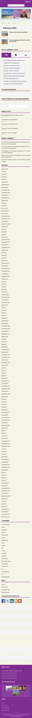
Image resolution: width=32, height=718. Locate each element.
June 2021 (4, 310)
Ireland (3, 545)
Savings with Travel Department (11, 63)
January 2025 (5, 213)
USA (3, 574)
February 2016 (5, 459)
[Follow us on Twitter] (7, 601)
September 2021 (6, 302)
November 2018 (6, 389)
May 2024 (4, 232)
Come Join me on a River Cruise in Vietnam (14, 73)
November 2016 (6, 443)
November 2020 (6, 328)
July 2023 (4, 252)
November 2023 (6, 242)
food (3, 543)
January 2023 (5, 266)
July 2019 (4, 368)
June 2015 (4, 475)
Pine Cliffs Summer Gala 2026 (10, 78)
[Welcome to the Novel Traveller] (23, 688)
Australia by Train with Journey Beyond (13, 84)
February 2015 (5, 483)
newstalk (4, 553)
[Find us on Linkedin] (12, 601)
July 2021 (4, 307)
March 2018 (5, 409)
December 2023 (6, 239)
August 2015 (5, 470)
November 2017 (6, 420)
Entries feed (5, 587)
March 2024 (5, 237)
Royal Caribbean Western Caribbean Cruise (14, 60)
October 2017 (5, 423)
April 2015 (4, 480)
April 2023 (4, 258)
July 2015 (4, 472)
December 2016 (6, 441)
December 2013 (6, 514)
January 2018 (5, 415)
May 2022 (4, 286)
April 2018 (4, 407)
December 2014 (6, 488)
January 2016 (5, 462)
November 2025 (6, 192)
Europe (3, 537)
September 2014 (6, 496)
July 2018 (4, 399)
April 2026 (4, 179)
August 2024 (5, 226)
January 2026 (5, 187)
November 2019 (6, 357)
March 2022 (5, 292)
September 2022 (6, 276)
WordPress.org (5, 592)
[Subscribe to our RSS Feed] (16, 601)
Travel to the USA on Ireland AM (18, 32)
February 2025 (5, 211)
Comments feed (6, 589)
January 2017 (5, 438)
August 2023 (5, 250)
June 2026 (4, 174)
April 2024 (4, 234)
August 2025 (5, 200)
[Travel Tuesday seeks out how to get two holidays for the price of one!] (16, 693)
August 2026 (5, 169)
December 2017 (6, 417)
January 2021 (5, 323)
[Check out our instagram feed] (20, 601)
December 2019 (6, 355)
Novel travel (5, 558)
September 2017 (6, 425)
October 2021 (5, 300)
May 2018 (4, 404)
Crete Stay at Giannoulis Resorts (11, 65)
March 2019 (5, 378)
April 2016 (4, 454)
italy (3, 548)
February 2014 (5, 509)
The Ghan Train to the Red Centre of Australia (15, 81)
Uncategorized (5, 571)
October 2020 (5, 331)
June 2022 (4, 284)
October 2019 (5, 360)
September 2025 (6, 198)
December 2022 (6, 268)
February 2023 (5, 263)
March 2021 (5, 318)
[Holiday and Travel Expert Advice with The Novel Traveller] (16, 13)
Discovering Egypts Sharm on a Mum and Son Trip (19, 40)
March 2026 (5, 182)
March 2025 (5, 208)
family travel (5, 540)
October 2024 (5, 221)
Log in (3, 584)
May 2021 (4, 313)
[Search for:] (16, 5)
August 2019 (5, 365)
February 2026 (5, 184)
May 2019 (4, 373)
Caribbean (4, 530)
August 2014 (5, 498)
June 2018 (4, 402)
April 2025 (4, 205)
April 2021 (4, 315)
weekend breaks (6, 577)
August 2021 (5, 305)
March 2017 (5, 436)
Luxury (3, 550)
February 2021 (5, 321)
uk (2, 569)
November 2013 (6, 517)
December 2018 (6, 386)
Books (3, 527)
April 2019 (4, 375)
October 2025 (5, 195)
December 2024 (6, 216)
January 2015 (5, 485)
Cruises (3, 532)
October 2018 (5, 391)
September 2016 (6, 446)
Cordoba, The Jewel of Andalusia (11, 68)
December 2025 (6, 190)
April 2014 (4, 504)
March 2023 (5, 260)
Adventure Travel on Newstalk (11, 70)
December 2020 (6, 326)
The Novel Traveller (6, 142)
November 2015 (6, 464)
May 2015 (4, 477)
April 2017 (4, 433)
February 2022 (5, 294)
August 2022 (5, 279)
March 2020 (5, 347)
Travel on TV (5, 566)
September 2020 (6, 334)
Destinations (5, 535)
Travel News (5, 564)
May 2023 (4, 255)
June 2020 (4, 341)
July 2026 (4, 171)
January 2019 (5, 383)
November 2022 (6, 271)
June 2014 (4, 501)
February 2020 (5, 349)
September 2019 (6, 362)
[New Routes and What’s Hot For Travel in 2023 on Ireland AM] (16, 688)
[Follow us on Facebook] (3, 601)
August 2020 (5, 336)
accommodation (6, 524)
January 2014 (5, 511)
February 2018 (5, 412)
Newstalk (4, 556)
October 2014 (5, 493)
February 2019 (5, 381)
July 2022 (4, 281)
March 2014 (5, 506)
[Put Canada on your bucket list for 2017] (9, 688)
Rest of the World (6, 561)
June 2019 (4, 370)
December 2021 (6, 297)
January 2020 (5, 352)
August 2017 (5, 428)
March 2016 (5, 457)
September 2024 (6, 224)
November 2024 (6, 218)
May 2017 (4, 430)
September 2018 (6, 394)
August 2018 (5, 396)
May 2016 (4, 451)
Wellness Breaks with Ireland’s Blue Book (13, 76)
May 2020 (4, 344)
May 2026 (4, 177)
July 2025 (4, 203)
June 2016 (4, 449)
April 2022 (4, 289)
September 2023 (6, 247)
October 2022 (5, 273)
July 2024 (4, 229)
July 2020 (4, 339)
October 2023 (5, 245)
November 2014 (6, 491)
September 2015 (6, 467)
